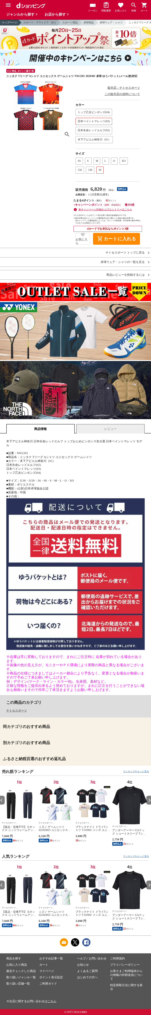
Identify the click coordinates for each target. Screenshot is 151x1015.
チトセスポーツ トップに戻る (125, 252)
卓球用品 (89, 22)
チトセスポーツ (16, 710)
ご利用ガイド (48, 983)
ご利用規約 (117, 958)
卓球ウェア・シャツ (111, 22)
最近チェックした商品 (21, 971)
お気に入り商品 (16, 964)
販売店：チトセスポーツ (124, 87)
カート (43, 964)
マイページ (46, 971)
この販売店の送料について (122, 94)
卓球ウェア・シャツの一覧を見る (122, 262)
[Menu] (8, 5)
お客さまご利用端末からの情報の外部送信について (126, 974)
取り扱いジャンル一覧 (21, 977)
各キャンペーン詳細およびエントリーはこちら (105, 209)
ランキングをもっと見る (136, 771)
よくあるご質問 (87, 971)
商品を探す (13, 958)
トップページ (9, 22)
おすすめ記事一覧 (51, 958)
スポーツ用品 (70, 22)
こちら (52, 1001)
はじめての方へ (87, 977)
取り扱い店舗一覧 (18, 983)
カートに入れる (116, 238)
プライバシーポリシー (125, 964)
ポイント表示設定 (51, 977)
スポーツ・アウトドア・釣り (39, 22)
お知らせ (83, 964)
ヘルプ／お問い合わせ (92, 958)
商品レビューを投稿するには (125, 274)
